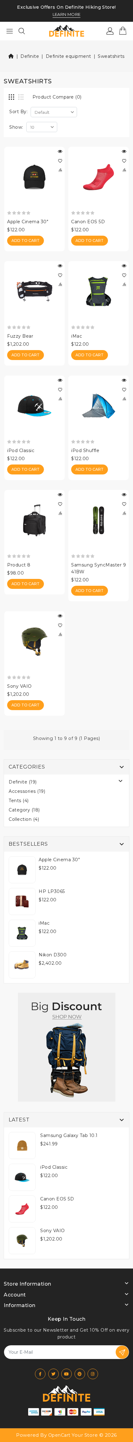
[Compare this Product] (60, 170)
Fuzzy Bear (20, 336)
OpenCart (59, 1435)
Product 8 (19, 565)
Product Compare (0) (57, 97)
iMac (76, 336)
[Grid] (12, 97)
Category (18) (24, 810)
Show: (16, 127)
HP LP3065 (52, 891)
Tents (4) (19, 800)
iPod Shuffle (85, 450)
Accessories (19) (27, 791)
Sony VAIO (19, 686)
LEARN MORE (67, 14)
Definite (29, 56)
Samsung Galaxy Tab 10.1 (69, 1135)
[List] (21, 97)
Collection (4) (24, 819)
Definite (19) (23, 782)
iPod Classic (20, 450)
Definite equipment (68, 56)
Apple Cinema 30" (27, 221)
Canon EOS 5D (88, 221)
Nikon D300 (52, 955)
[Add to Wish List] (60, 160)
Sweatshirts (111, 56)
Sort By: (18, 111)
